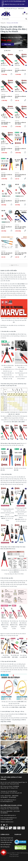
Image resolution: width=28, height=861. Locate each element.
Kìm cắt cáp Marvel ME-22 (6, 201)
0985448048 (21, 8)
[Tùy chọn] (25, 230)
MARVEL (3, 68)
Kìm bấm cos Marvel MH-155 (6, 175)
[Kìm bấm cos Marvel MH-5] (21, 60)
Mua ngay (7, 44)
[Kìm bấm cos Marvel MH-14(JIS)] (21, 112)
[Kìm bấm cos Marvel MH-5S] (7, 86)
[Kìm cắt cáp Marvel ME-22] (7, 190)
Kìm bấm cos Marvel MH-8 (20, 97)
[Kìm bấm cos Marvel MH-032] (21, 138)
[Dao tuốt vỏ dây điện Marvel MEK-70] (21, 242)
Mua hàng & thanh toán (7, 838)
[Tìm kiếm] (26, 18)
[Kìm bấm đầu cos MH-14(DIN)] (7, 112)
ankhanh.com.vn (9, 822)
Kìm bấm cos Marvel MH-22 (6, 149)
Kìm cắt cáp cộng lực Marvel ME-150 (6, 253)
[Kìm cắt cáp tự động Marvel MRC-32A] (21, 216)
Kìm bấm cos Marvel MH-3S (6, 71)
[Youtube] (4, 825)
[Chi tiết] (25, 100)
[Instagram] (6, 825)
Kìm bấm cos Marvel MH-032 (20, 149)
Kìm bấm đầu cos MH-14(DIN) (5, 123)
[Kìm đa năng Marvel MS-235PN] (21, 164)
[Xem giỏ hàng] (23, 13)
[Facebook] (1, 825)
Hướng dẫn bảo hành (6, 842)
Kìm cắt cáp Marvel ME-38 (20, 201)
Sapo (17, 856)
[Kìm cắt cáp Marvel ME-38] (21, 190)
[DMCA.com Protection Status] (21, 847)
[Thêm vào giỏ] (11, 74)
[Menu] (26, 13)
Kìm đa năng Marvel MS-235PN (20, 175)
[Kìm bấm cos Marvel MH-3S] (7, 60)
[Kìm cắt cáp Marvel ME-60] (7, 216)
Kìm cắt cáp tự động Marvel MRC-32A (20, 227)
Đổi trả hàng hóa (5, 847)
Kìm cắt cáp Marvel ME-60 (6, 227)
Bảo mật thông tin (5, 844)
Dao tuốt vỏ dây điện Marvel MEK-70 (21, 253)
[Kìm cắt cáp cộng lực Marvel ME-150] (7, 242)
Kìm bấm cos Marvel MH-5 (20, 71)
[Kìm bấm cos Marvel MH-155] (7, 164)
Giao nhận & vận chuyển (7, 840)
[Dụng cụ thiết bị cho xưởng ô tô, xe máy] (6, 14)
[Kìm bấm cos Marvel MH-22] (7, 138)
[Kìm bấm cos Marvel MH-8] (21, 86)
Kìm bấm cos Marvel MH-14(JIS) (20, 123)
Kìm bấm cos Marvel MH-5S (6, 97)
